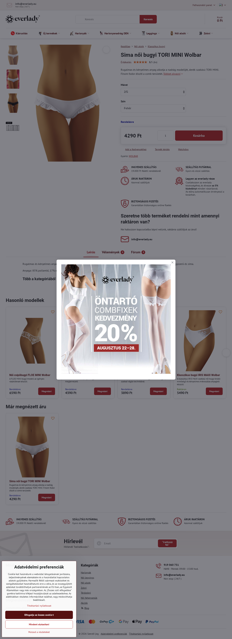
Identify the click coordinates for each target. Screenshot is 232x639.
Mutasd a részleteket (39, 632)
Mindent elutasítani (39, 624)
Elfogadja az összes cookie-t (39, 614)
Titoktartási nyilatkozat (39, 605)
